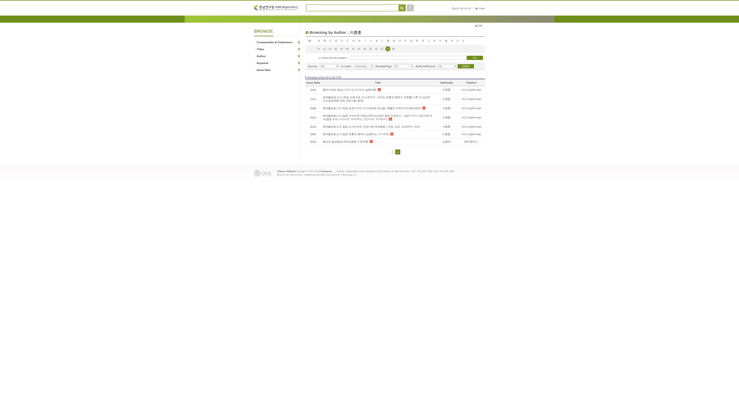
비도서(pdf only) (471, 89)
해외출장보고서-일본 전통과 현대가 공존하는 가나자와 (356, 134)
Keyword (262, 63)
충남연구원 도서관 (461, 8)
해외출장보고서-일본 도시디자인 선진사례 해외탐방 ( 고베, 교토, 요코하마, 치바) (371, 126)
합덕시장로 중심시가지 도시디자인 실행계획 (349, 89)
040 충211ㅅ (471, 141)
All (309, 40)
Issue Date (264, 69)
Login (482, 8)
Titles (260, 49)
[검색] (402, 8)
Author (261, 56)
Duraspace (326, 171)
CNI (480, 25)
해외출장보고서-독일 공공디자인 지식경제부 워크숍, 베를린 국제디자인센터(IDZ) (372, 108)
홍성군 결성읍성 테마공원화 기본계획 (345, 141)
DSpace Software (286, 171)
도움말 (410, 7)
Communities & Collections (275, 42)
